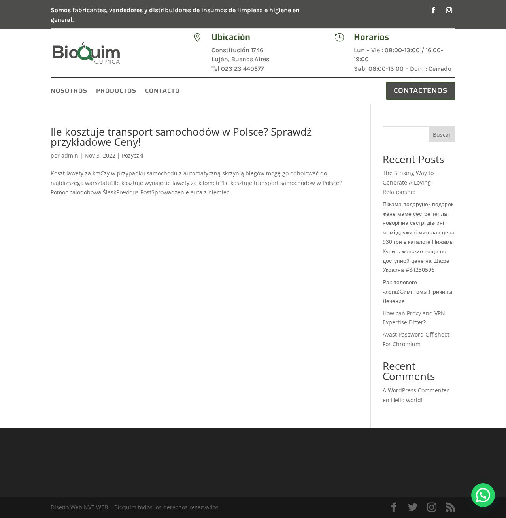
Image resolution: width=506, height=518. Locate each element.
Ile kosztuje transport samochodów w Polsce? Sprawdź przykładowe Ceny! (181, 136)
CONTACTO (162, 92)
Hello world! (407, 400)
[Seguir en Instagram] (449, 10)
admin (69, 155)
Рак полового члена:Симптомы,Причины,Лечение (418, 291)
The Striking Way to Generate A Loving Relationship (408, 182)
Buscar (442, 134)
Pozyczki (132, 155)
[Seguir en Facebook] (433, 10)
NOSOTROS (69, 92)
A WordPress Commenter (416, 390)
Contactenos (420, 90)
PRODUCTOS (116, 92)
